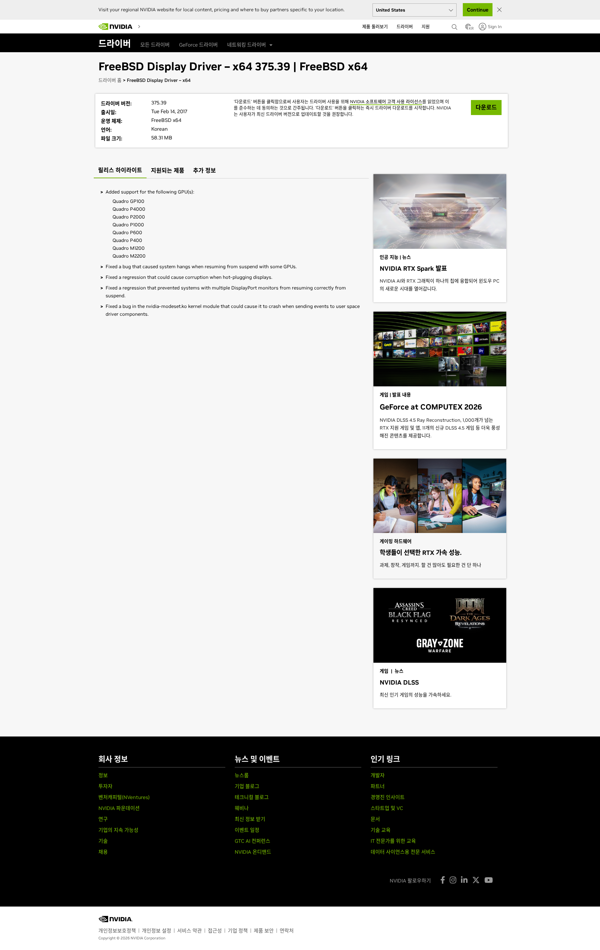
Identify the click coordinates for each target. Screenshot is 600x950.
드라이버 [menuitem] (405, 26)
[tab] (120, 170)
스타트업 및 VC (387, 808)
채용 (103, 852)
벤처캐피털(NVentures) (124, 797)
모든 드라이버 (155, 45)
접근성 (215, 930)
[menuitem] (148, 26)
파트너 (378, 786)
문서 (375, 819)
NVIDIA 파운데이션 (119, 808)
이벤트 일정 (247, 830)
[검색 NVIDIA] (455, 25)
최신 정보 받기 (250, 819)
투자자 (105, 786)
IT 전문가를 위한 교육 (393, 841)
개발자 (378, 775)
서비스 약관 (189, 930)
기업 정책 (238, 930)
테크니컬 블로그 (252, 797)
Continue (477, 10)
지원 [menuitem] (426, 26)
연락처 (287, 930)
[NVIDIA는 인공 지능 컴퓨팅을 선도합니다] (115, 26)
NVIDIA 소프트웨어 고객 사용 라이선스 (386, 101)
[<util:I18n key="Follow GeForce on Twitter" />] (476, 880)
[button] (468, 28)
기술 (103, 841)
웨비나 (242, 808)
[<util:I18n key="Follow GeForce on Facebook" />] (442, 880)
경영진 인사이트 (388, 797)
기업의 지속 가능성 (118, 830)
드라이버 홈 (110, 80)
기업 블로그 (247, 786)
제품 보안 (264, 930)
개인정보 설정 (156, 930)
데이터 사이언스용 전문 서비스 (403, 852)
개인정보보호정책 (117, 930)
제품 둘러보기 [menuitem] (375, 26)
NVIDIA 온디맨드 (253, 852)
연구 (103, 819)
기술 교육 (381, 830)
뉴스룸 (242, 775)
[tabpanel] (231, 253)
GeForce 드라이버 (198, 45)
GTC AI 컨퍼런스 (252, 841)
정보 (103, 775)
